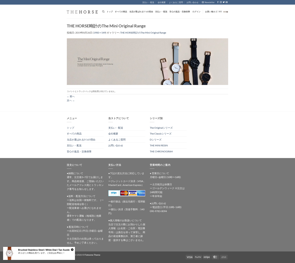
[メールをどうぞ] (227, 2)
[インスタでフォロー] (221, 2)
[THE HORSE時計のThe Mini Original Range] (147, 61)
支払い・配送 (148, 2)
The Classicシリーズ (160, 133)
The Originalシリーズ (161, 127)
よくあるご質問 (176, 2)
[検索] (103, 11)
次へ (71, 100)
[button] (208, 2)
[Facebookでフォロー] (218, 2)
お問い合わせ (193, 2)
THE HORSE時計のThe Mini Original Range (143, 32)
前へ (71, 96)
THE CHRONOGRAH (161, 151)
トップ (110, 11)
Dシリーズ (155, 139)
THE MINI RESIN (159, 145)
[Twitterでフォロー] (224, 2)
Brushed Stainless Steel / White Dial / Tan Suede (44, 250)
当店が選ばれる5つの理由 (141, 11)
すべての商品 (121, 11)
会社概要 (162, 2)
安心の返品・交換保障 (179, 11)
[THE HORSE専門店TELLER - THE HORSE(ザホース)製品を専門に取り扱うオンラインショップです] (82, 11)
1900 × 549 (100, 32)
